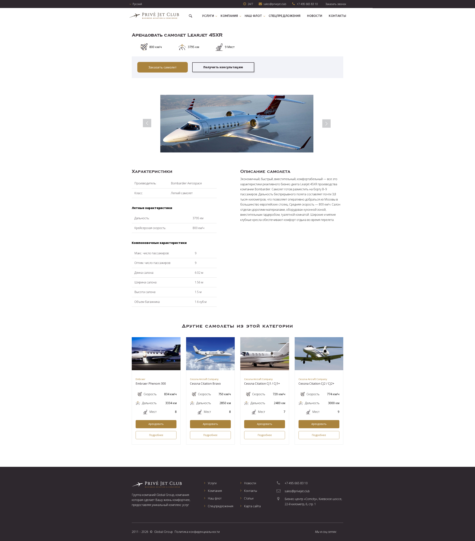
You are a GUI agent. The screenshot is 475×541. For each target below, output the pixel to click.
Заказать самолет (162, 67)
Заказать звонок (335, 4)
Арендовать (156, 424)
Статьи (248, 498)
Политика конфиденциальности (197, 532)
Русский (137, 4)
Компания (229, 15)
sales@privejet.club (297, 491)
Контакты (337, 15)
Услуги (208, 15)
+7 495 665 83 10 (307, 4)
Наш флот (253, 15)
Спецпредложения (284, 15)
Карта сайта (252, 506)
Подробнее (156, 435)
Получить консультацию (223, 67)
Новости (314, 15)
